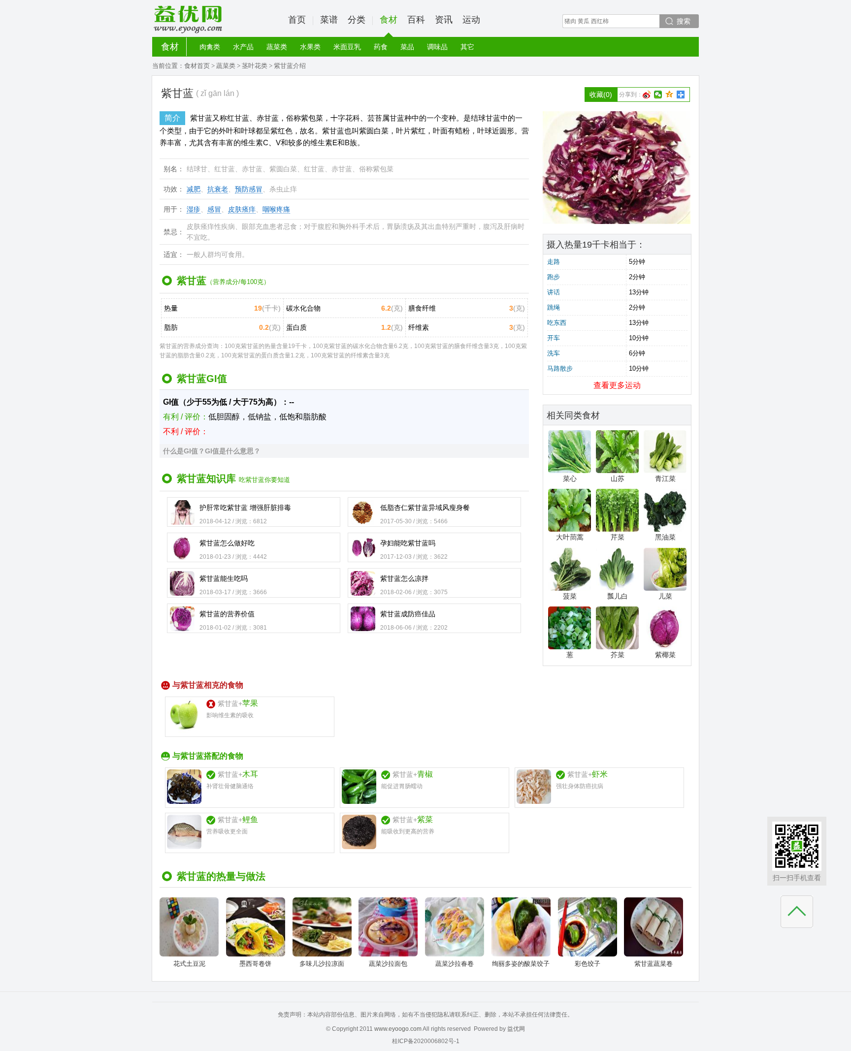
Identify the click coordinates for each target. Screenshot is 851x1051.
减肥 (193, 189)
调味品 (437, 47)
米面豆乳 (347, 47)
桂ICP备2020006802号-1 (425, 1041)
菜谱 (329, 20)
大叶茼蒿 (570, 537)
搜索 (683, 21)
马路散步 (560, 368)
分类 (356, 20)
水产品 (243, 47)
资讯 (444, 20)
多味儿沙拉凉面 (321, 963)
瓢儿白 (617, 596)
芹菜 (617, 537)
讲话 (553, 292)
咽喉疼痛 (276, 209)
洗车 (553, 353)
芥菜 (617, 655)
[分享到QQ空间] (669, 94)
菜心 (570, 478)
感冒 (214, 209)
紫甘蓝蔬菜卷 (653, 963)
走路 (553, 261)
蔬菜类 (276, 47)
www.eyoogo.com (398, 1028)
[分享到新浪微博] (647, 94)
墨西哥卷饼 (255, 963)
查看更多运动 (617, 385)
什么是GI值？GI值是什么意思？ (212, 451)
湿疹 (193, 209)
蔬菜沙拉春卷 (454, 963)
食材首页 (197, 65)
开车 (553, 338)
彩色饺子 (587, 963)
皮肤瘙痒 (242, 209)
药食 (381, 47)
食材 (388, 20)
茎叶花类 (254, 65)
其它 (467, 47)
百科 (416, 20)
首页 (297, 20)
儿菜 (665, 596)
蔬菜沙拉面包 (388, 963)
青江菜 (665, 478)
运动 (471, 20)
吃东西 (556, 322)
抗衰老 (217, 189)
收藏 (600, 94)
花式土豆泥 (189, 963)
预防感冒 (248, 189)
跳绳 (553, 307)
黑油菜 (665, 537)
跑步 (553, 277)
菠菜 (570, 596)
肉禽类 (209, 47)
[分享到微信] (658, 94)
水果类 (310, 47)
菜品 (407, 47)
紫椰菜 (665, 655)
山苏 (617, 478)
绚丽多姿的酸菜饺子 (521, 963)
